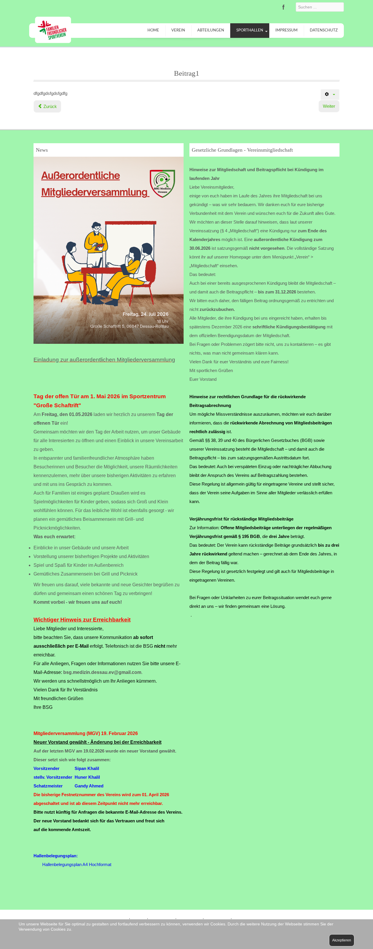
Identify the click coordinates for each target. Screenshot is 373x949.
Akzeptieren (341, 940)
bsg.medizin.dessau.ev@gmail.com (102, 672)
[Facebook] (283, 7)
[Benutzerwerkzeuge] (330, 94)
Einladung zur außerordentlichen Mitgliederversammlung (104, 360)
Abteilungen (210, 30)
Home (153, 30)
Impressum (286, 30)
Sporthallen (249, 30)
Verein (178, 30)
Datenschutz (324, 30)
